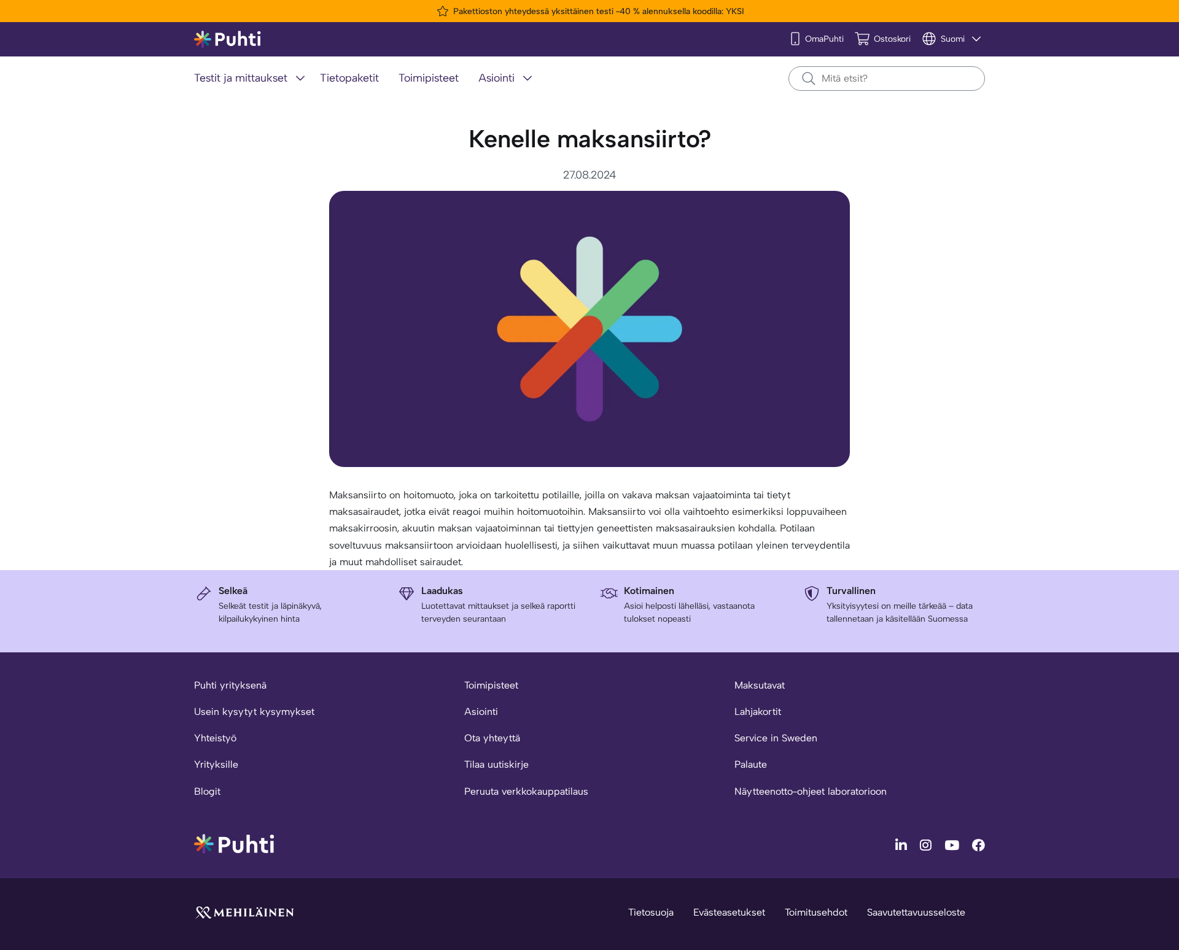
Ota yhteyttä (492, 738)
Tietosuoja (651, 912)
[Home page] (227, 39)
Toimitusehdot (816, 912)
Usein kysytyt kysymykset (254, 711)
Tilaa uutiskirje (496, 764)
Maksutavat (759, 685)
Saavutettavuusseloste (916, 912)
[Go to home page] (234, 843)
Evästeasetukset (729, 912)
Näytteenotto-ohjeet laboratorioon (810, 791)
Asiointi (481, 711)
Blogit (207, 791)
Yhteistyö (215, 738)
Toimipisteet (491, 685)
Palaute (750, 764)
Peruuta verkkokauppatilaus (526, 791)
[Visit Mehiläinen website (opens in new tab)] (244, 911)
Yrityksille (216, 764)
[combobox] (886, 78)
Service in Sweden (775, 738)
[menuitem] (252, 78)
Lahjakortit (757, 711)
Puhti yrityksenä (230, 685)
